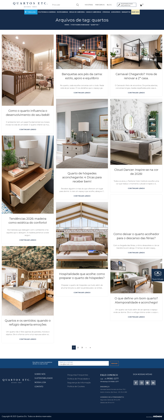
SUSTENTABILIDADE (44, 378)
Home (67, 25)
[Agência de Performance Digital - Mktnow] (154, 416)
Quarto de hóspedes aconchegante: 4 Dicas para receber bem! (82, 177)
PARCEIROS (100, 5)
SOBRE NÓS (40, 374)
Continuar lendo (27, 129)
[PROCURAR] (77, 5)
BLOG (109, 5)
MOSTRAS (89, 5)
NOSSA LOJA (40, 382)
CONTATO (39, 387)
